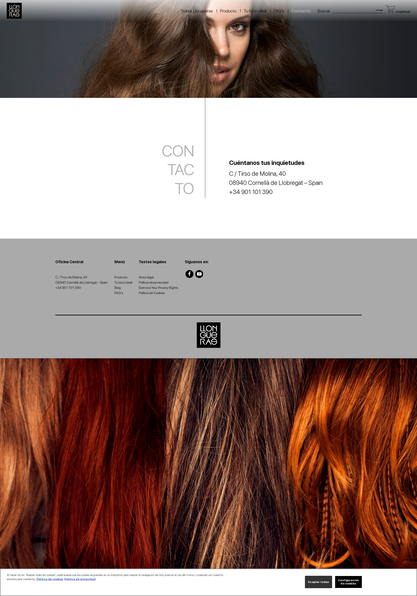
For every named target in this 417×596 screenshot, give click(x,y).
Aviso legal (146, 277)
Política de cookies (49, 579)
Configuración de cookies (348, 582)
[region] (208, 582)
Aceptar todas (318, 582)
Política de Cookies (152, 293)
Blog (117, 288)
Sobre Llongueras (197, 10)
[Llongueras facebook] (189, 274)
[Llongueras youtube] (199, 274)
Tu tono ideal (254, 10)
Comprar (402, 11)
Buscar (324, 10)
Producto (228, 10)
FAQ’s (278, 10)
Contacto (301, 10)
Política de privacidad (153, 282)
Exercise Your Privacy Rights (158, 288)
